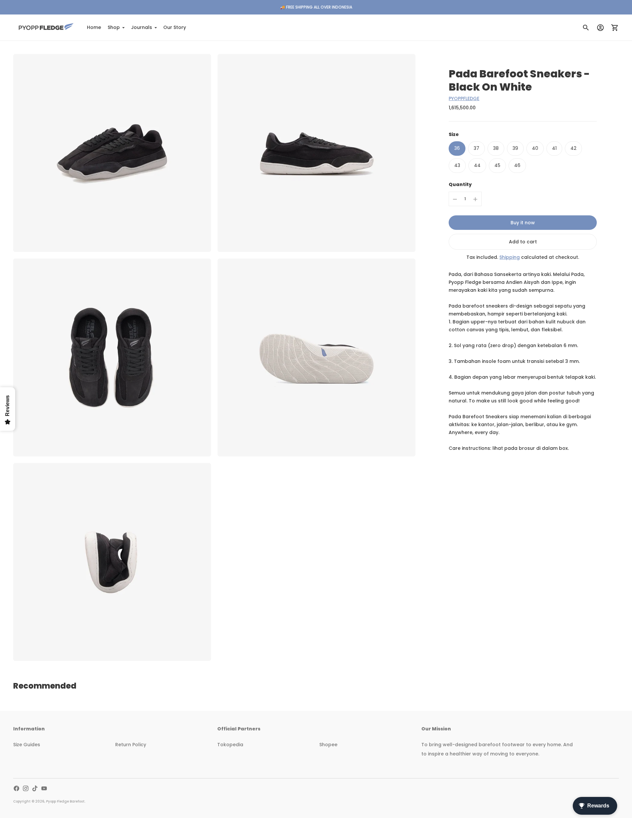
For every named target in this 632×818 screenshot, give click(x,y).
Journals (141, 27)
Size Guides (26, 744)
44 (477, 165)
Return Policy (130, 744)
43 (457, 165)
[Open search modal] (586, 27)
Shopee (328, 744)
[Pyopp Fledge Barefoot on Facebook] (16, 788)
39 (515, 148)
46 (517, 165)
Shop (114, 27)
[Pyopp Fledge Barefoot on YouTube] (44, 788)
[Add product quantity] (475, 199)
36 (457, 148)
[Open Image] (112, 153)
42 (573, 148)
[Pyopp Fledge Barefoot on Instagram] (25, 788)
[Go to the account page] (600, 27)
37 (476, 148)
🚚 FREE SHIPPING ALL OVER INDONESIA (316, 7)
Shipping (509, 257)
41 (554, 148)
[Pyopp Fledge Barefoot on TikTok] (35, 788)
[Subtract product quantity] (455, 199)
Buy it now (523, 223)
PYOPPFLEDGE (464, 98)
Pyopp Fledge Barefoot (65, 801)
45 (497, 165)
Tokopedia (230, 744)
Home (94, 27)
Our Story (174, 27)
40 (535, 148)
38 (496, 148)
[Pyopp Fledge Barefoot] (46, 27)
